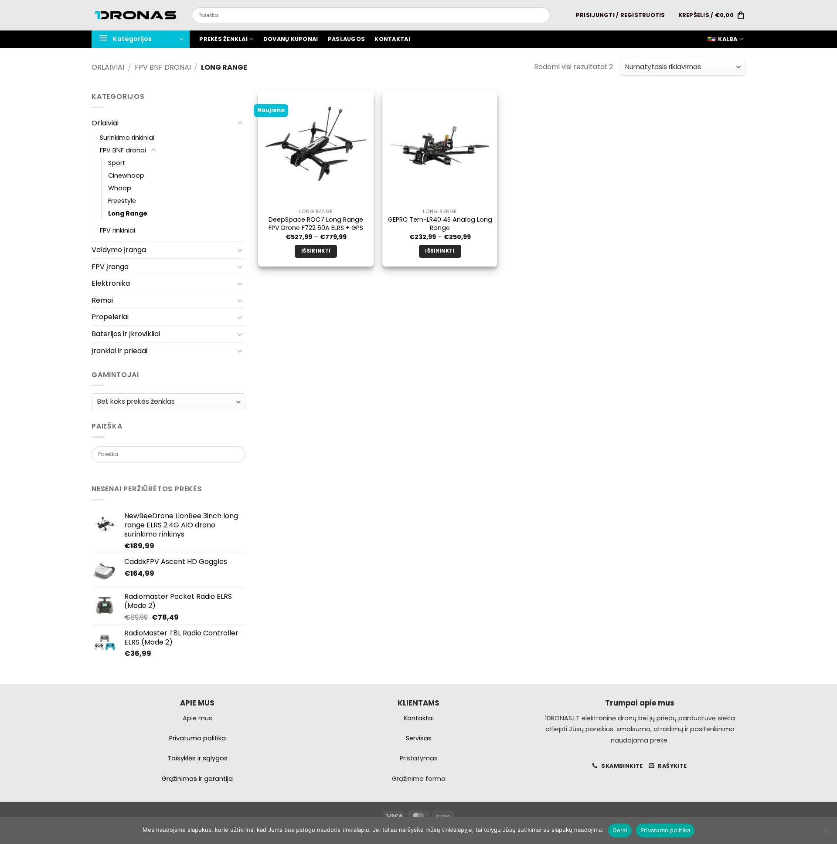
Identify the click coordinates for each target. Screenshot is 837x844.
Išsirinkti (315, 250)
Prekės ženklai (223, 39)
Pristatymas (419, 758)
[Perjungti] (240, 123)
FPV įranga (110, 267)
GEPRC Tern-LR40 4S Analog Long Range (440, 224)
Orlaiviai (108, 67)
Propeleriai (110, 317)
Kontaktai (392, 39)
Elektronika (111, 283)
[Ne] (825, 833)
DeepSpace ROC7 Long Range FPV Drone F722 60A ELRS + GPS (316, 224)
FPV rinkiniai (117, 230)
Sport (116, 163)
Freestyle (122, 200)
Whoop (119, 188)
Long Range (127, 213)
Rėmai (102, 300)
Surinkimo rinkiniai (127, 137)
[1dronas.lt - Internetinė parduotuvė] (135, 15)
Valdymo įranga (119, 250)
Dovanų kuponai (290, 39)
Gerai (619, 830)
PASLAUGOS (346, 39)
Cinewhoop (126, 175)
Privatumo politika (665, 830)
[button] (620, 15)
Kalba (727, 39)
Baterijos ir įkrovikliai (126, 334)
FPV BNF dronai (163, 67)
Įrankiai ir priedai (119, 351)
